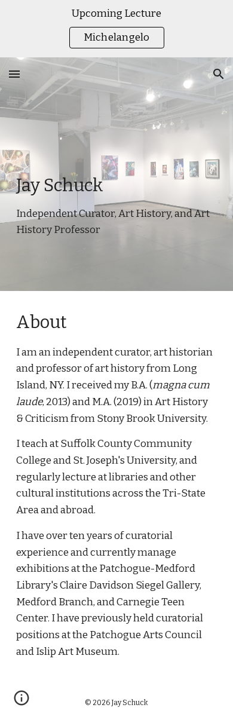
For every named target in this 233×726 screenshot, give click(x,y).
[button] (14, 73)
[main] (116, 174)
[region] (116, 28)
